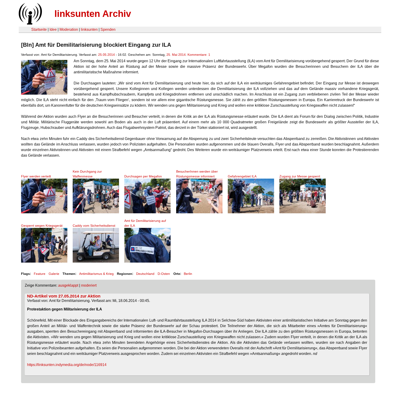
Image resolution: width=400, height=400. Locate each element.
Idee (53, 29)
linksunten (89, 29)
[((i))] (30, 23)
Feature (39, 274)
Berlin (188, 274)
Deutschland (145, 274)
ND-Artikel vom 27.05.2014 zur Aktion (63, 296)
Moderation (68, 29)
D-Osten (164, 274)
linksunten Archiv (92, 14)
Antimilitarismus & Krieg (96, 274)
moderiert (89, 285)
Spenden (108, 29)
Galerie (54, 274)
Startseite (39, 29)
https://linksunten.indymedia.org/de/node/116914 (66, 365)
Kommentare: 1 (199, 54)
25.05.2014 (106, 54)
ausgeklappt (68, 285)
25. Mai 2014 (176, 54)
